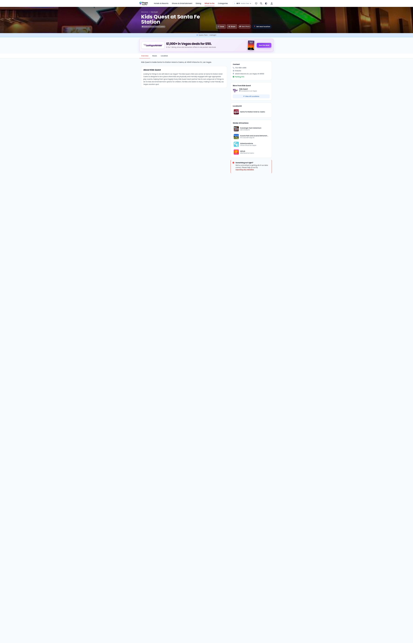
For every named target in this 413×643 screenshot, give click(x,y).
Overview (144, 56)
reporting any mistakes (245, 169)
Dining (198, 3)
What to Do (209, 3)
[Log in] (272, 3)
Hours (154, 56)
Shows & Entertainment (182, 3)
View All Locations (252, 96)
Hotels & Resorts (161, 3)
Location (164, 56)
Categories (223, 3)
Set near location (262, 26)
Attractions (144, 12)
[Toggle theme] (266, 3)
